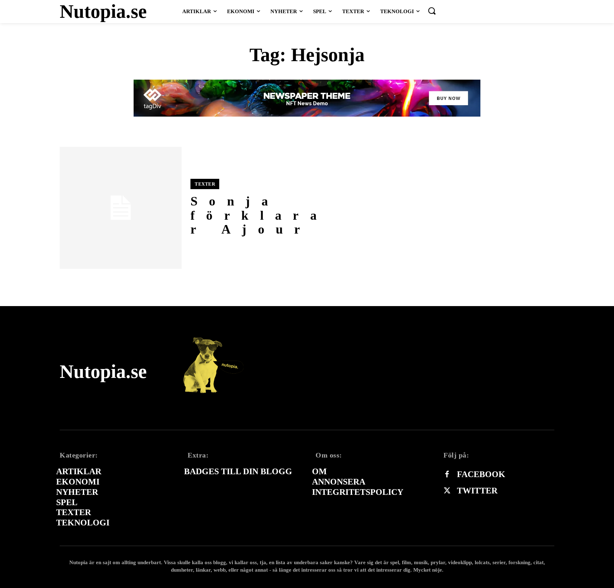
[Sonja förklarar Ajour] (121, 208)
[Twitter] (447, 491)
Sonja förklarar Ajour (259, 215)
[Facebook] (447, 474)
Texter (205, 184)
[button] (431, 10)
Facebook (481, 474)
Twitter (477, 490)
